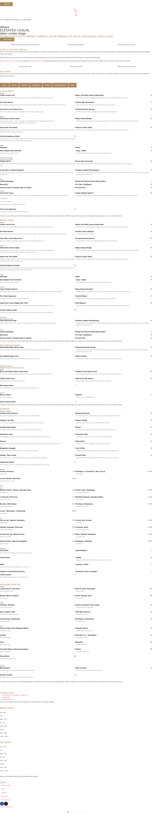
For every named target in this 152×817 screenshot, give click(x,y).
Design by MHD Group (6, 806)
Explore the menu (5, 61)
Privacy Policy (6, 800)
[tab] (4, 85)
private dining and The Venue (36, 61)
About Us (4, 792)
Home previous (6, 785)
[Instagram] (6, 804)
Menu (3, 789)
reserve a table (15, 61)
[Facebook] (2, 804)
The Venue (5, 796)
